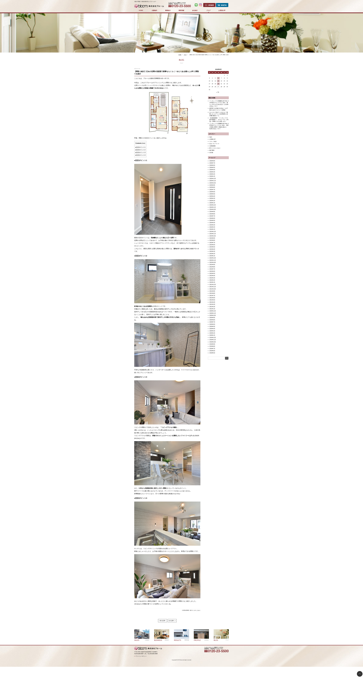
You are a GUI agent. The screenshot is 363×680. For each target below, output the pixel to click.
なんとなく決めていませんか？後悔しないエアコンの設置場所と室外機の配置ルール (218, 114)
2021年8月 (212, 293)
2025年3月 (212, 198)
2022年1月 (212, 282)
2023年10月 (212, 236)
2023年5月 (212, 247)
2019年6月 (212, 350)
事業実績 (181, 10)
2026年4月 (212, 169)
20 (218, 83)
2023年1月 (212, 255)
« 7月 (217, 92)
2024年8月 (212, 214)
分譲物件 (154, 10)
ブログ (208, 10)
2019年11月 (212, 339)
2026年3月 (212, 172)
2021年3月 (212, 304)
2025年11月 (212, 180)
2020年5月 (212, 326)
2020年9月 (212, 317)
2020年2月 (212, 333)
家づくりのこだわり (195, 610)
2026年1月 (212, 176)
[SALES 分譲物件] (141, 634)
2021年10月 (212, 289)
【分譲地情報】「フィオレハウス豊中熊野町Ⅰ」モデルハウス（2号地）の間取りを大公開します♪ (218, 119)
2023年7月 (212, 242)
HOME (141, 10)
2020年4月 (212, 328)
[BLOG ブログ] (221, 634)
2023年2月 (212, 253)
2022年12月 (212, 258)
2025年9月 (212, 185)
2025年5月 (212, 194)
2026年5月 (212, 167)
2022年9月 (212, 264)
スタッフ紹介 (213, 141)
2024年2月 (212, 227)
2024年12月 (212, 205)
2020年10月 (212, 315)
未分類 (211, 152)
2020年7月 (212, 322)
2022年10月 (212, 262)
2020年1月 (212, 335)
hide (143, 143)
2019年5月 (212, 353)
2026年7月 (212, 163)
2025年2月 (212, 200)
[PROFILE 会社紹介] (201, 634)
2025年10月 (212, 183)
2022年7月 (212, 269)
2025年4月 (212, 196)
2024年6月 (212, 218)
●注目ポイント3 (140, 152)
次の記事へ (172, 620)
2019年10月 (212, 342)
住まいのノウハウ (214, 143)
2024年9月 (212, 211)
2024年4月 (212, 222)
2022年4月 (212, 275)
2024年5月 (212, 220)
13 (218, 81)
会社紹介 (195, 10)
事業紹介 (168, 10)
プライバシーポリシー (141, 656)
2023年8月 (212, 240)
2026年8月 (212, 161)
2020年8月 (212, 320)
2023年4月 (212, 249)
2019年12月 (212, 337)
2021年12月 (212, 284)
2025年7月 (212, 189)
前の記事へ (163, 620)
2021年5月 (212, 300)
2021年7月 (212, 295)
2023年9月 (212, 238)
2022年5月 (212, 273)
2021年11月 (212, 286)
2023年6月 (212, 244)
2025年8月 (212, 187)
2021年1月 (212, 308)
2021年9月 (212, 291)
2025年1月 (212, 202)
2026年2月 (212, 174)
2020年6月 (212, 324)
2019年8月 (212, 346)
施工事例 (211, 150)
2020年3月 (212, 331)
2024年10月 (212, 209)
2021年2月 (212, 306)
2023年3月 (212, 251)
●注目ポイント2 (140, 150)
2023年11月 (212, 233)
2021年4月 (212, 302)
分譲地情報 (212, 146)
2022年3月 (212, 278)
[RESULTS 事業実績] (181, 634)
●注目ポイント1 (140, 147)
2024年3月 (212, 225)
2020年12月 (212, 311)
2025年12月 (212, 178)
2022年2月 (212, 280)
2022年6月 (212, 271)
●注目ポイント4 (140, 155)
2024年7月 (212, 216)
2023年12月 (212, 231)
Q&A (210, 137)
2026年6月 (212, 165)
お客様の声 (221, 10)
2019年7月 (212, 348)
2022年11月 (212, 260)
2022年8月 (212, 267)
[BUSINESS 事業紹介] (161, 634)
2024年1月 (212, 229)
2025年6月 (212, 191)
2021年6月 (212, 297)
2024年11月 (212, 207)
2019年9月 (212, 344)
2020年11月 (212, 313)
